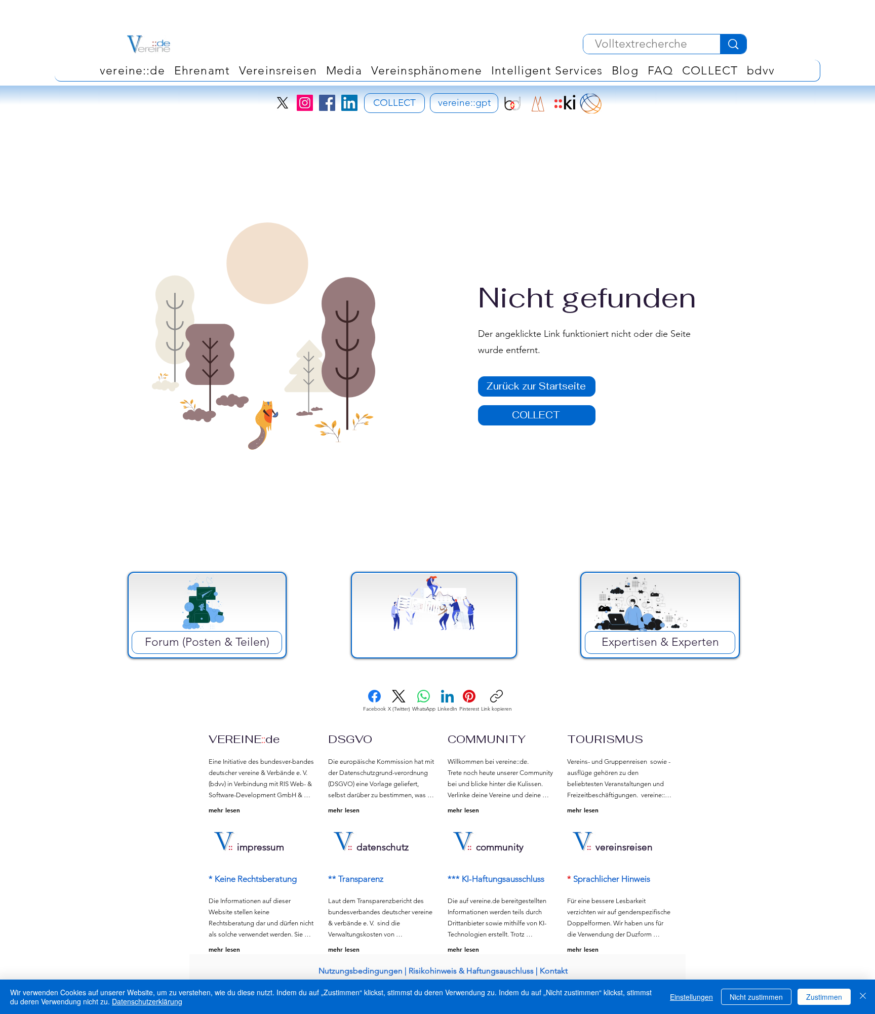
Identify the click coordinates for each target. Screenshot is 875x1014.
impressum (260, 847)
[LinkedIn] (349, 103)
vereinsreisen (624, 847)
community (500, 847)
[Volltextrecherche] (733, 44)
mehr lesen (224, 810)
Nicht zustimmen (756, 997)
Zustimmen (824, 997)
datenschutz (382, 847)
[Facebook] (327, 103)
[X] (282, 103)
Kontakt (554, 971)
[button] (426, 70)
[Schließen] (863, 997)
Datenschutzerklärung (147, 1001)
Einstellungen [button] (691, 997)
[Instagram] (305, 103)
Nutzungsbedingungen (361, 971)
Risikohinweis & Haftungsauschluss (471, 971)
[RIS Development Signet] (538, 103)
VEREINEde (244, 739)
